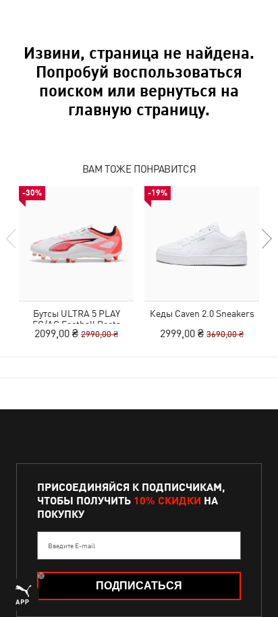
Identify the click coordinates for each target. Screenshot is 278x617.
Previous (12, 239)
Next (266, 239)
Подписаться (139, 585)
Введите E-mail (71, 545)
